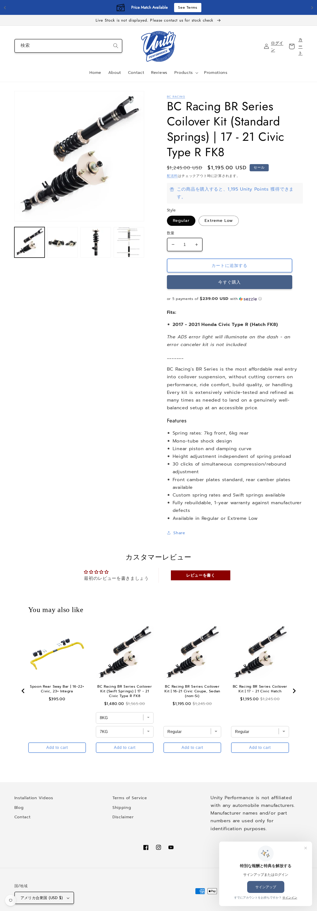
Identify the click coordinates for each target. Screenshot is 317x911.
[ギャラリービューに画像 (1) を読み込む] (29, 242)
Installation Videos (33, 798)
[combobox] (68, 45)
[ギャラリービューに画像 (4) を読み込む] (129, 242)
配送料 (172, 175)
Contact (22, 817)
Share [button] (179, 533)
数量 (171, 233)
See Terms (187, 7)
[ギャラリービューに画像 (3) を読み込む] (95, 242)
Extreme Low (219, 220)
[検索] (115, 45)
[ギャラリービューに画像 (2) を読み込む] (62, 242)
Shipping (121, 807)
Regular (181, 220)
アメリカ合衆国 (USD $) (42, 898)
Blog (19, 807)
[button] (186, 73)
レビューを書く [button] (200, 575)
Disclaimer (123, 817)
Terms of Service (129, 798)
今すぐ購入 (229, 282)
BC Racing (176, 96)
